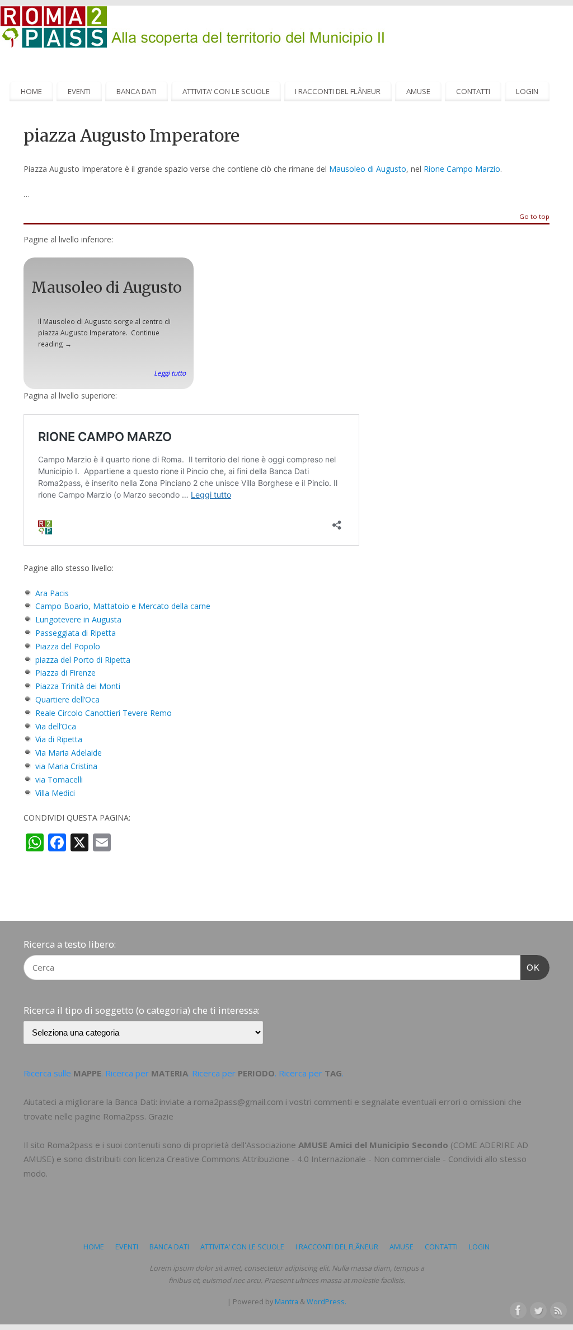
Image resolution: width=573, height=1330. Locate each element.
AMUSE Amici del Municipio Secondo (373, 1144)
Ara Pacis (52, 593)
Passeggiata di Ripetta (75, 632)
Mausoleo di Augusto (367, 168)
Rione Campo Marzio (462, 168)
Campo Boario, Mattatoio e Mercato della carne (122, 606)
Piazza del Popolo (67, 646)
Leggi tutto (170, 372)
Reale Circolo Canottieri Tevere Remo (103, 713)
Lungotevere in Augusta (78, 619)
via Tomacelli (59, 779)
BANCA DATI (136, 91)
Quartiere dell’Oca (67, 699)
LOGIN (527, 91)
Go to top (534, 217)
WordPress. (326, 1301)
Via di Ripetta (58, 739)
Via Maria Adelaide (68, 752)
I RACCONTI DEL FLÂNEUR (338, 91)
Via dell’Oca (55, 726)
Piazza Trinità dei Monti (77, 686)
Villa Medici (55, 793)
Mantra (286, 1301)
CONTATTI (473, 91)
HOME (31, 91)
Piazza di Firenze (65, 672)
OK (530, 967)
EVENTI (79, 91)
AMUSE (418, 91)
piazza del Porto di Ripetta (82, 659)
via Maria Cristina (66, 766)
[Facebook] (517, 1309)
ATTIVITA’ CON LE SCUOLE (226, 91)
